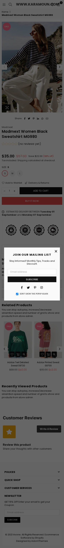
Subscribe (32, 279)
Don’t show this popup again (34, 294)
